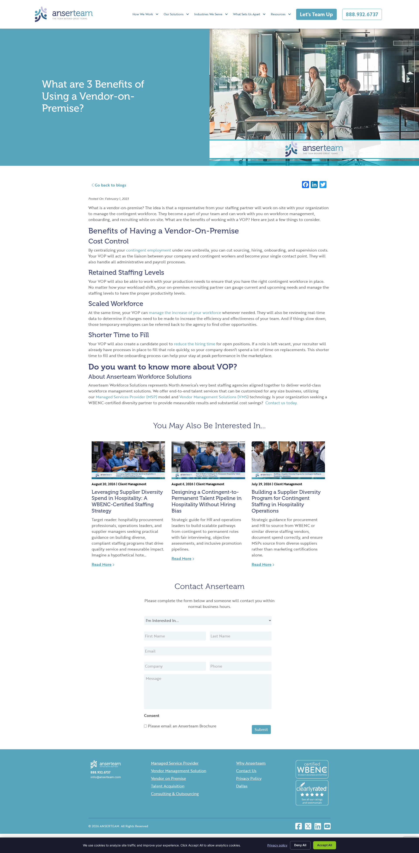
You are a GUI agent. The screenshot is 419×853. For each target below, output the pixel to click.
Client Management (132, 484)
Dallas (241, 786)
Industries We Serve (208, 14)
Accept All (324, 845)
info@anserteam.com (106, 777)
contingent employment (148, 250)
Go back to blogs (110, 185)
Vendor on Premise (168, 778)
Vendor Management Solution (178, 771)
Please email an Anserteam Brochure (182, 726)
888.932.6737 (362, 14)
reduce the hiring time (194, 344)
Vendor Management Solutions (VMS (213, 397)
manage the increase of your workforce (185, 312)
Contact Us (246, 771)
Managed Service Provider (175, 763)
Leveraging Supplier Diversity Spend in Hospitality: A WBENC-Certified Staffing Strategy (127, 501)
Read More (102, 564)
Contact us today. (281, 403)
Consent (151, 715)
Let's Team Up (316, 14)
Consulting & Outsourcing (175, 793)
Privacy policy (277, 845)
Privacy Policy (248, 778)
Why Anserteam (251, 763)
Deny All (300, 845)
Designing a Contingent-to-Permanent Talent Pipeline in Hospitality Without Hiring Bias (207, 501)
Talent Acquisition (167, 786)
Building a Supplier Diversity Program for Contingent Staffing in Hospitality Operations (286, 501)
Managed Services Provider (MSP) (126, 397)
